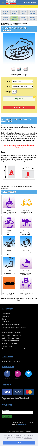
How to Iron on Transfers (10, 330)
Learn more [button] (28, 438)
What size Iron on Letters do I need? (13, 349)
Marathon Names (33, 12)
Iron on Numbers (14, 12)
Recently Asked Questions (10, 341)
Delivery (4, 319)
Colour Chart (6, 314)
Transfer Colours (23, 18)
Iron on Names (14, 18)
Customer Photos (5, 18)
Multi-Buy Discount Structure (11, 338)
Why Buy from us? (32, 18)
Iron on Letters (5, 12)
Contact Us (5, 316)
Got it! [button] (19, 442)
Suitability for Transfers (9, 343)
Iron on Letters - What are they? (12, 335)
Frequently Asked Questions (11, 324)
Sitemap (9, 431)
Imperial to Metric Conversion (11, 332)
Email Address (6, 410)
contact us (4, 188)
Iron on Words (23, 12)
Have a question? (31, 3)
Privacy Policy (15, 431)
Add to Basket (20, 107)
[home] (10, 4)
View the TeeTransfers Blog (11, 361)
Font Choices (6, 322)
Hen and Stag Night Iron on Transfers (14, 327)
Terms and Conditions (25, 431)
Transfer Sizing (7, 346)
